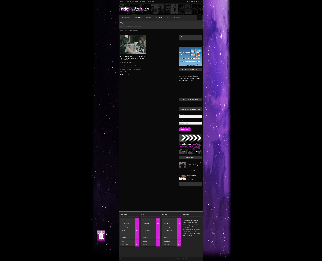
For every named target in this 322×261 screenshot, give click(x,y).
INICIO (122, 1)
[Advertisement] (182, 10)
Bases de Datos (146, 223)
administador (129, 62)
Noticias (124, 230)
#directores (195, 76)
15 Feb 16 (193, 179)
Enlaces (177, 17)
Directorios (145, 234)
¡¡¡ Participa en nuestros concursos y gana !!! (190, 38)
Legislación (145, 244)
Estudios (145, 241)
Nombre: (181, 114)
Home (121, 30)
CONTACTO (151, 1)
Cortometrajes (125, 223)
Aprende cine (146, 220)
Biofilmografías (125, 220)
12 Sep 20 (193, 170)
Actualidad (126, 17)
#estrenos (185, 80)
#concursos (194, 78)
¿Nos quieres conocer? (132, 1)
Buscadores (146, 227)
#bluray (181, 80)
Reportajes (124, 237)
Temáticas (190, 177)
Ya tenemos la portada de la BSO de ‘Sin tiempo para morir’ (194, 165)
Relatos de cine (125, 234)
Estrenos (138, 17)
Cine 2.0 (148, 17)
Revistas (166, 234)
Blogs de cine (167, 223)
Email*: (181, 120)
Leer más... (124, 74)
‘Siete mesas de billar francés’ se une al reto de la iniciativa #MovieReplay (132, 58)
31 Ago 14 (122, 62)
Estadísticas (145, 237)
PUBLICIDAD (143, 1)
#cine (185, 78)
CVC (168, 17)
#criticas (189, 78)
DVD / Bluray (125, 227)
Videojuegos (125, 244)
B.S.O (188, 169)
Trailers (123, 241)
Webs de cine (167, 244)
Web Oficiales (167, 241)
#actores (181, 78)
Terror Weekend (191, 175)
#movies (191, 80)
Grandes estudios (168, 230)
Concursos (159, 17)
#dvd (198, 78)
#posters (190, 76)
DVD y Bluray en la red (169, 227)
